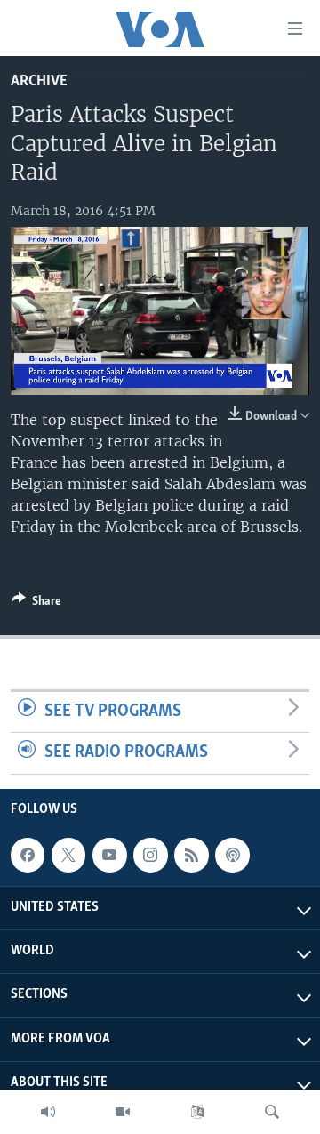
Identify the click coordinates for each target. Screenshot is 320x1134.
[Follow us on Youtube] (109, 855)
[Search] (272, 1112)
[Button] (36, 604)
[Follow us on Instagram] (150, 855)
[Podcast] (232, 855)
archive (39, 81)
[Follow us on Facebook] (27, 855)
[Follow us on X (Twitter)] (68, 855)
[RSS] (191, 855)
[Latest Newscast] (48, 1112)
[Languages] (197, 1112)
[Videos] (122, 1112)
